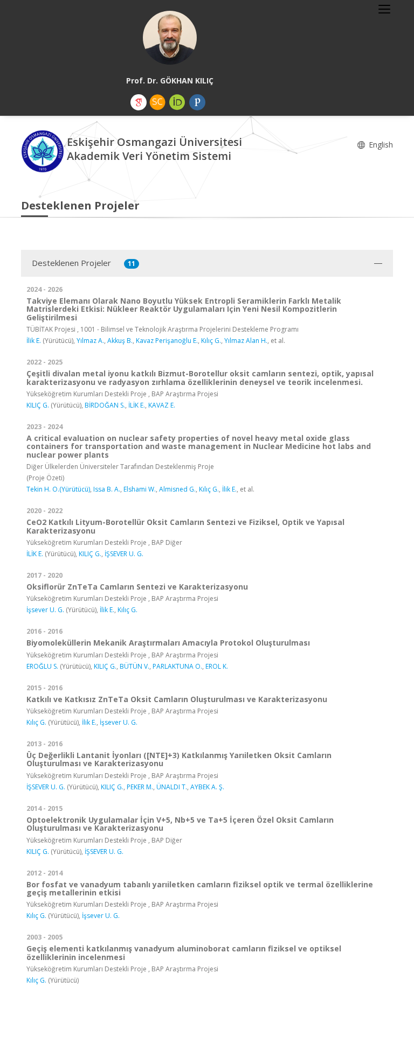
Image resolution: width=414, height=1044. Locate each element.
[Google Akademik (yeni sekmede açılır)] (138, 102)
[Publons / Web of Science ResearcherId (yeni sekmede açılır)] (197, 102)
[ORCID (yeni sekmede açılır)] (177, 102)
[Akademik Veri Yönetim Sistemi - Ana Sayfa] (44, 150)
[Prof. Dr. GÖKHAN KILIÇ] (170, 38)
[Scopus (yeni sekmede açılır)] (157, 102)
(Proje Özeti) (45, 477)
